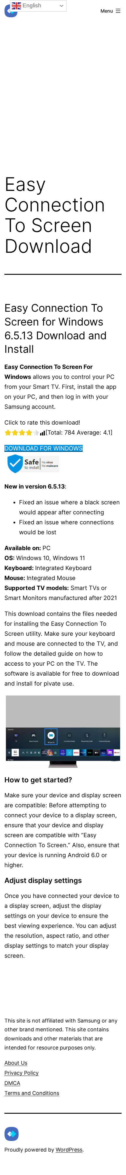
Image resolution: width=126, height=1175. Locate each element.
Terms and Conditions (31, 1093)
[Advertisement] (63, 81)
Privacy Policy (21, 1073)
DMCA (12, 1083)
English (31, 5)
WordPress (69, 1150)
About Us (15, 1063)
